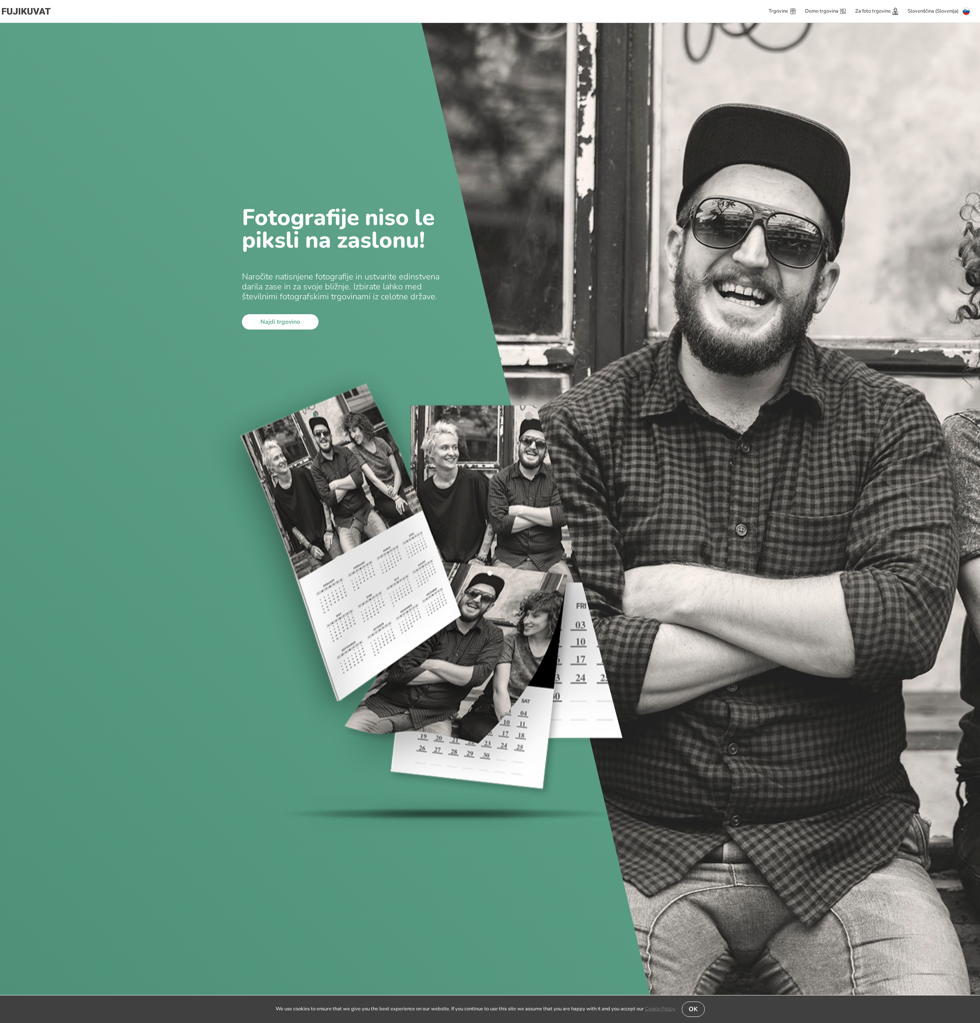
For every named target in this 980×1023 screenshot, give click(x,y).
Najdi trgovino (280, 322)
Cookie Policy (660, 1008)
